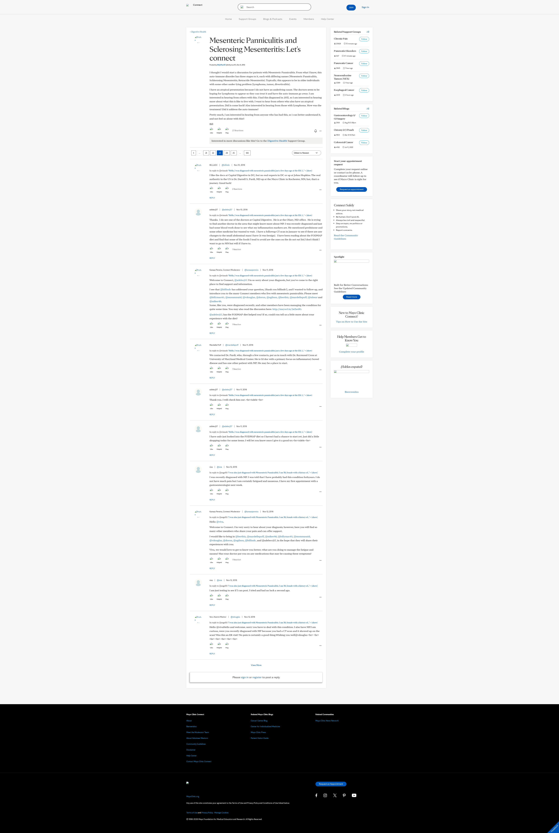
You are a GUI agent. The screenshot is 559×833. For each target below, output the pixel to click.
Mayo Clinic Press (258, 732)
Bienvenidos (352, 391)
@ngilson (272, 297)
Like (211, 133)
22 (213, 153)
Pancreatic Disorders (345, 50)
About (189, 720)
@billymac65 (216, 297)
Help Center (327, 18)
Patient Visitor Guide (259, 738)
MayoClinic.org (192, 796)
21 (206, 153)
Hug (227, 133)
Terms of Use (191, 812)
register (257, 677)
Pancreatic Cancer (343, 63)
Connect (197, 4)
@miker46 (215, 301)
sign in (245, 677)
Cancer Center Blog (259, 720)
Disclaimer (191, 750)
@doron (260, 297)
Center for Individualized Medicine (265, 726)
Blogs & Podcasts (272, 18)
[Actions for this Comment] (320, 190)
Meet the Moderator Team (197, 732)
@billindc (226, 165)
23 (220, 153)
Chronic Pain (340, 38)
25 (234, 153)
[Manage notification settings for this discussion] (315, 131)
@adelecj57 (227, 209)
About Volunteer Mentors (197, 738)
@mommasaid (233, 297)
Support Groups (247, 18)
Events (293, 18)
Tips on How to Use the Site (351, 321)
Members (309, 18)
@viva (219, 467)
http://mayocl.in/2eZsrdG (287, 309)
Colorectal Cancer (343, 142)
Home (228, 18)
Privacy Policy (207, 812)
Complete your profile (351, 351)
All (367, 31)
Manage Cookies (221, 812)
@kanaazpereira (251, 270)
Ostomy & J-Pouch (344, 129)
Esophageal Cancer (344, 89)
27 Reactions (237, 130)
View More (256, 665)
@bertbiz (283, 297)
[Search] (241, 6)
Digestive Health (198, 32)
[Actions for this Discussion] (320, 131)
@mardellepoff (298, 297)
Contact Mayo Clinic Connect (198, 761)
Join (351, 7)
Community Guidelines (196, 744)
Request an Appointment (331, 783)
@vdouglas (249, 297)
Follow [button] (364, 39)
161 (247, 153)
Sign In (365, 7)
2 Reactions (237, 189)
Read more (351, 296)
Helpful (219, 133)
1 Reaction (236, 249)
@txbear (312, 297)
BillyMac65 (226, 65)
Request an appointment (351, 189)
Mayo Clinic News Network (327, 720)
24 (227, 153)
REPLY (212, 198)
